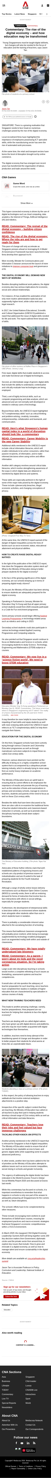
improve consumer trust (23, 266)
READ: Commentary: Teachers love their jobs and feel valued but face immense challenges (22, 1127)
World (28, 1403)
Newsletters (7, 1407)
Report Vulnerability (18, 1469)
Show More (26, 203)
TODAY (5, 1390)
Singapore (32, 14)
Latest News (19, 14)
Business (6, 1381)
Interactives (31, 1394)
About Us (6, 1420)
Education (7, 1310)
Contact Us (30, 1425)
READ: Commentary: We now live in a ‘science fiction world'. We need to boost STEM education (24, 659)
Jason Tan (6, 109)
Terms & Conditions (26, 1466)
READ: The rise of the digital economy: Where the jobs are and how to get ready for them (25, 239)
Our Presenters (8, 1429)
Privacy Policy (41, 1466)
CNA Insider (31, 1381)
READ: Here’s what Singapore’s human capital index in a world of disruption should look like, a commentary (25, 431)
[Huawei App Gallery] (29, 1450)
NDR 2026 (43, 14)
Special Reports (9, 1403)
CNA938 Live (31, 1390)
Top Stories (7, 14)
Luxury (28, 1386)
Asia (4, 1377)
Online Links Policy (35, 1469)
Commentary (32, 26)
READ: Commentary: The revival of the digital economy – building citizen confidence (25, 229)
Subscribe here (11, 1296)
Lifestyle (5, 1386)
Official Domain (10, 1466)
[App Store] (20, 1449)
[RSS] (34, 1443)
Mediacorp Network (34, 1420)
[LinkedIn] (28, 1443)
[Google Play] (16, 1449)
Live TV (5, 1399)
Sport (28, 1399)
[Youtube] (22, 1443)
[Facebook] (16, 1443)
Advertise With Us (10, 1425)
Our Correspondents (34, 1429)
